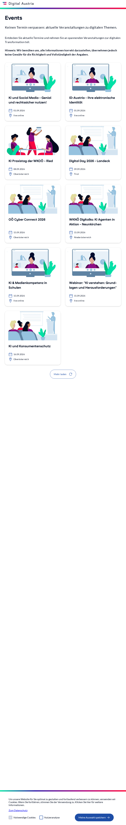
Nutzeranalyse (52, 817)
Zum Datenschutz (18, 810)
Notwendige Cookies (25, 817)
